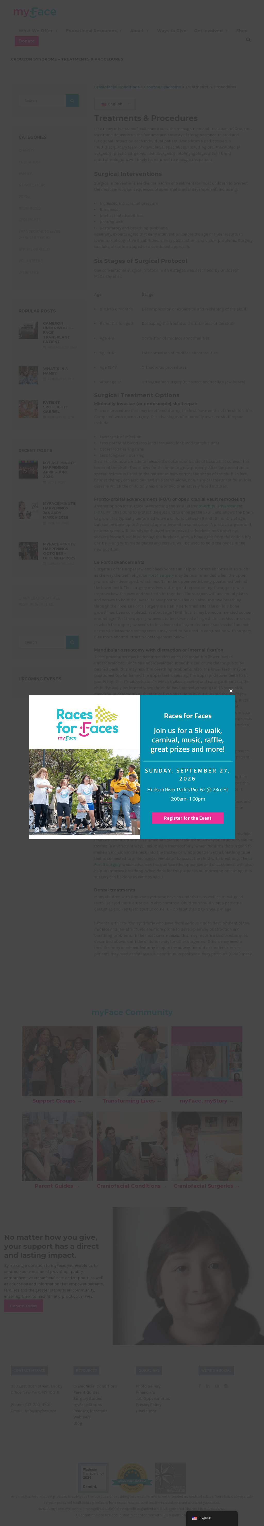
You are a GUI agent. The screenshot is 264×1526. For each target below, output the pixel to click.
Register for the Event (187, 817)
